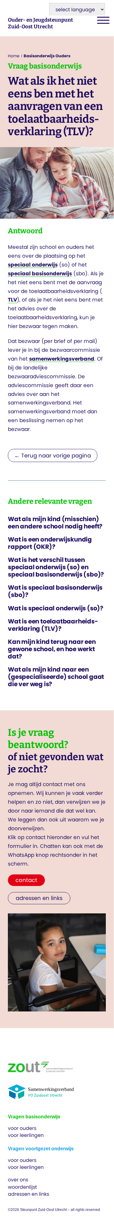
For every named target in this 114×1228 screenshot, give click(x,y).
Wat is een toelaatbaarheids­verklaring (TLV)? (53, 625)
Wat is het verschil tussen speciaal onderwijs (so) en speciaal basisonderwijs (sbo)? (56, 567)
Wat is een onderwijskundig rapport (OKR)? (50, 543)
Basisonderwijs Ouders (47, 56)
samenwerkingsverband (61, 358)
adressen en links (28, 1194)
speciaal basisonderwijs (40, 273)
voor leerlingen (26, 1135)
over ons (18, 1179)
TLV (12, 299)
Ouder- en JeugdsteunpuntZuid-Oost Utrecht (40, 23)
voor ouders (22, 1128)
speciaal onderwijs (33, 264)
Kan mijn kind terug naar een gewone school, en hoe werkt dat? (52, 649)
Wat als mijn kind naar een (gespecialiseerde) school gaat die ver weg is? (56, 676)
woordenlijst (22, 1187)
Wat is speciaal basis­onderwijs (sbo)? (55, 591)
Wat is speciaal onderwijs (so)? (55, 608)
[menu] (101, 20)
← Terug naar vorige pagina (52, 455)
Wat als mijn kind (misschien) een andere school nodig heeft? (55, 523)
